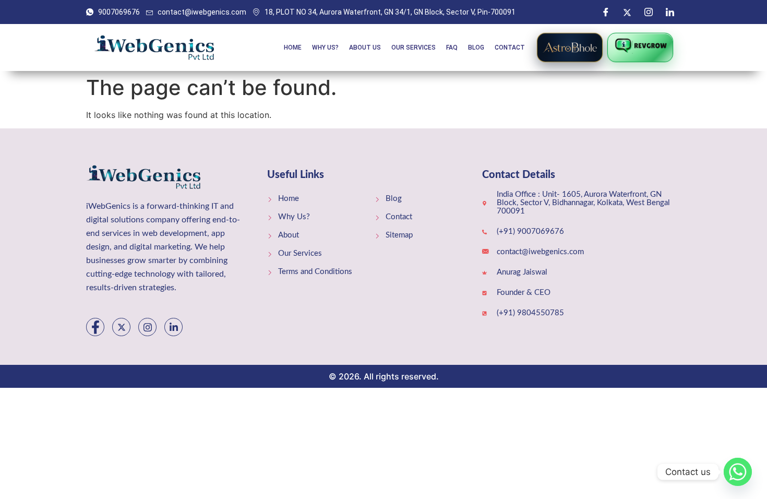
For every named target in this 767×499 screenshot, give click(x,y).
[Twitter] (627, 12)
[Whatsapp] (738, 472)
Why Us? (325, 47)
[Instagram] (648, 12)
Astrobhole (570, 47)
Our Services (413, 47)
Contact (510, 47)
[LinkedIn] (670, 12)
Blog (476, 47)
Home (293, 47)
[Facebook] (606, 12)
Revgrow (640, 47)
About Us (365, 47)
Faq (452, 47)
